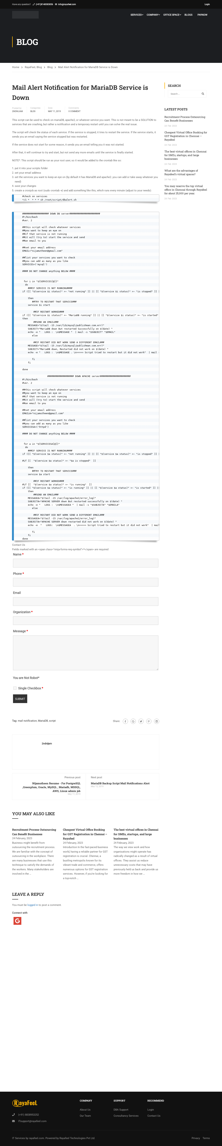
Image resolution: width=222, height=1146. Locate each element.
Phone (18, 573)
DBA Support (121, 1109)
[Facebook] (125, 721)
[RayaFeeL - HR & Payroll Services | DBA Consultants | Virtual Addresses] (25, 15)
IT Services (19, 1138)
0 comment (74, 111)
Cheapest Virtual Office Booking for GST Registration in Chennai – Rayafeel (85, 834)
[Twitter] (141, 721)
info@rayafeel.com (67, 4)
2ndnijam (17, 111)
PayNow (202, 14)
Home (15, 67)
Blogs (188, 14)
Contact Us (153, 1115)
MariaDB (43, 720)
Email (17, 593)
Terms (206, 1138)
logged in (32, 905)
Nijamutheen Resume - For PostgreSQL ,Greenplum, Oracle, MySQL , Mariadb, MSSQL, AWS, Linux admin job (51, 787)
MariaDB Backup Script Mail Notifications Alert (120, 783)
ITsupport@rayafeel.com (32, 1121)
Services (136, 14)
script (52, 720)
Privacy (196, 1138)
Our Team (85, 1115)
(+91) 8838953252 (28, 1114)
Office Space (171, 14)
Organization (23, 612)
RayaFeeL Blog (33, 67)
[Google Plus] (133, 721)
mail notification (27, 720)
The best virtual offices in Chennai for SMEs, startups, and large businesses (136, 834)
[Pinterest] (148, 721)
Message (20, 631)
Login (207, 4)
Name (18, 554)
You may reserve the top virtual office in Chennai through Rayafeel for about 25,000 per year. (185, 189)
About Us (85, 1109)
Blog (50, 67)
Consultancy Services (126, 1115)
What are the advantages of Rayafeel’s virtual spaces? (181, 172)
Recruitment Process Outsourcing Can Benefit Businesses (184, 118)
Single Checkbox (30, 688)
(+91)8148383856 (44, 4)
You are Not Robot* (26, 678)
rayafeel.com (36, 1138)
